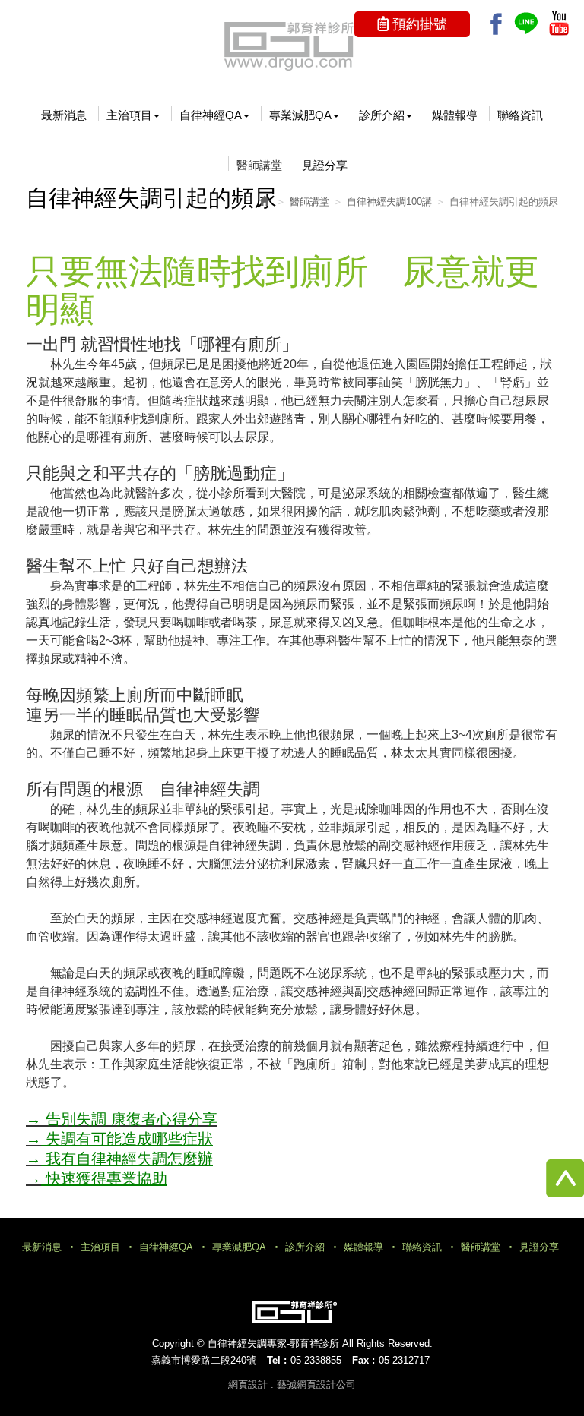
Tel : (277, 1360)
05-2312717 (404, 1360)
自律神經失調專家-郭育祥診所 (292, 45)
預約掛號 (419, 24)
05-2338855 (315, 1360)
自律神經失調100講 (389, 201)
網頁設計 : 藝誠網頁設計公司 (292, 1384)
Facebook (496, 23)
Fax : (363, 1360)
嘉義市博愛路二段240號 (203, 1360)
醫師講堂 (309, 201)
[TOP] (553, 1178)
